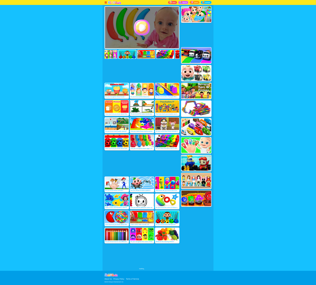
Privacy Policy (118, 279)
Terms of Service (132, 279)
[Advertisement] (142, 71)
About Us (108, 279)
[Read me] (114, 3)
